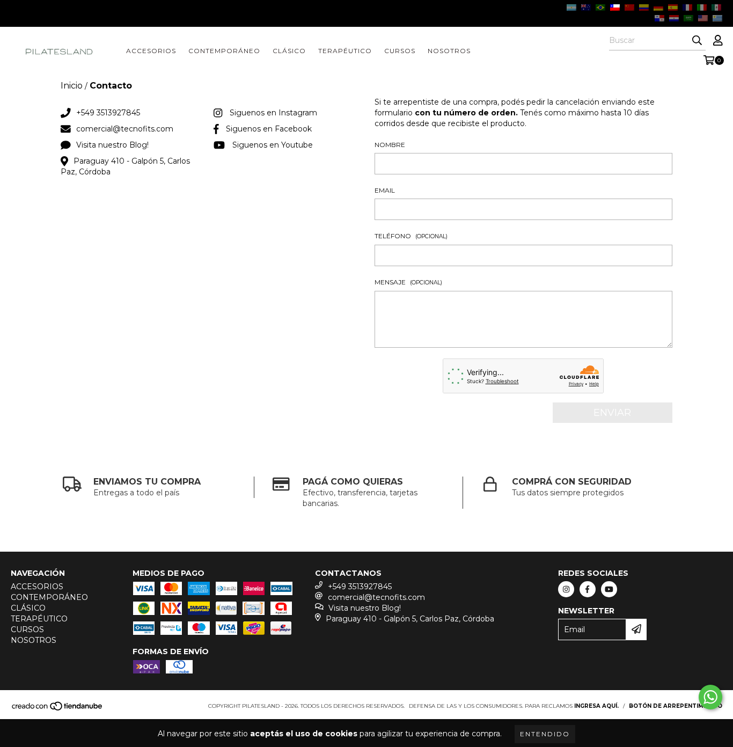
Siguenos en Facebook (269, 129)
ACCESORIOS (151, 51)
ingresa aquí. (596, 705)
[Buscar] (697, 40)
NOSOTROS (449, 51)
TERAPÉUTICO (345, 51)
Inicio (72, 85)
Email (385, 190)
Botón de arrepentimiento (675, 705)
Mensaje (408, 282)
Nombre (390, 145)
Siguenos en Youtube (272, 145)
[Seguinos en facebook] (588, 589)
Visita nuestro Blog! (112, 145)
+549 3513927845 (108, 113)
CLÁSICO (289, 51)
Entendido (545, 734)
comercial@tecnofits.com (124, 129)
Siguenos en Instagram (273, 113)
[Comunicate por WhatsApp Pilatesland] (710, 697)
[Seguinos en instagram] (566, 589)
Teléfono (411, 236)
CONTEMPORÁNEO (224, 51)
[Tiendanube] (58, 709)
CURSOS (399, 51)
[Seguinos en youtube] (609, 589)
